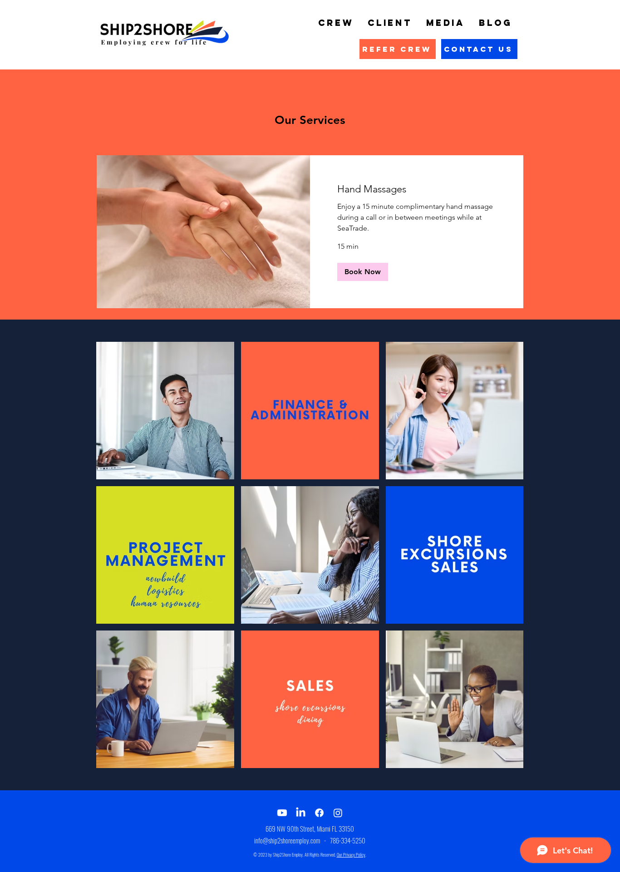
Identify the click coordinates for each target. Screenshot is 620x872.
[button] (362, 272)
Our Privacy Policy (351, 854)
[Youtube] (282, 812)
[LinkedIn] (300, 812)
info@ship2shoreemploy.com (287, 840)
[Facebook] (319, 812)
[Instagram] (338, 812)
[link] (416, 189)
